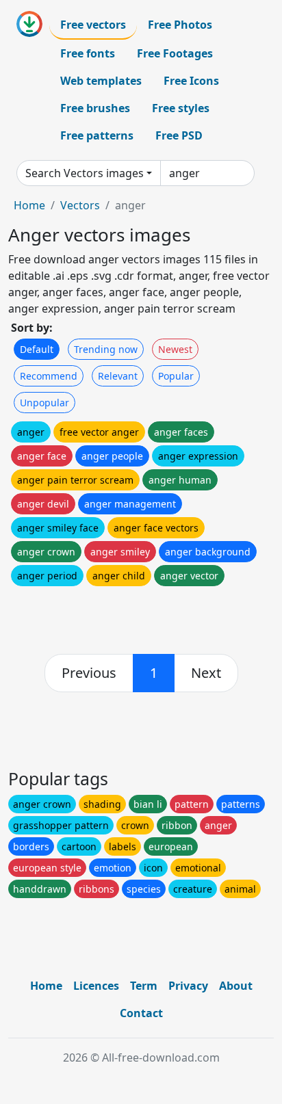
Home (29, 205)
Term (143, 985)
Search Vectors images (84, 173)
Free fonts (87, 53)
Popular (176, 375)
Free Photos (180, 24)
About (236, 985)
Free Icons (191, 80)
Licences (96, 985)
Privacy (188, 985)
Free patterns (96, 135)
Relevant (118, 375)
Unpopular (44, 402)
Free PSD (179, 135)
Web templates (101, 80)
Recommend (48, 375)
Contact (141, 1013)
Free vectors (93, 24)
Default (36, 349)
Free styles (180, 108)
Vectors (80, 205)
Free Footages (175, 53)
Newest (175, 349)
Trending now (106, 349)
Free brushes (95, 108)
